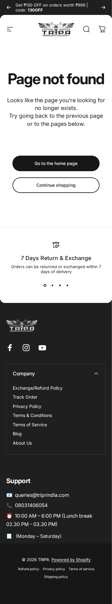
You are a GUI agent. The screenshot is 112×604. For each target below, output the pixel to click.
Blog (17, 433)
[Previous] (9, 7)
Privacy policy (54, 569)
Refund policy (28, 569)
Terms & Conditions (32, 415)
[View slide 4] (67, 285)
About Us (22, 443)
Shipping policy (56, 577)
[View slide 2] (52, 285)
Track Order (25, 397)
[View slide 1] (45, 285)
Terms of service (81, 569)
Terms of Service (30, 424)
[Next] (103, 7)
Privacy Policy (27, 406)
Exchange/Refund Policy (38, 388)
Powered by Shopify (71, 559)
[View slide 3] (59, 285)
